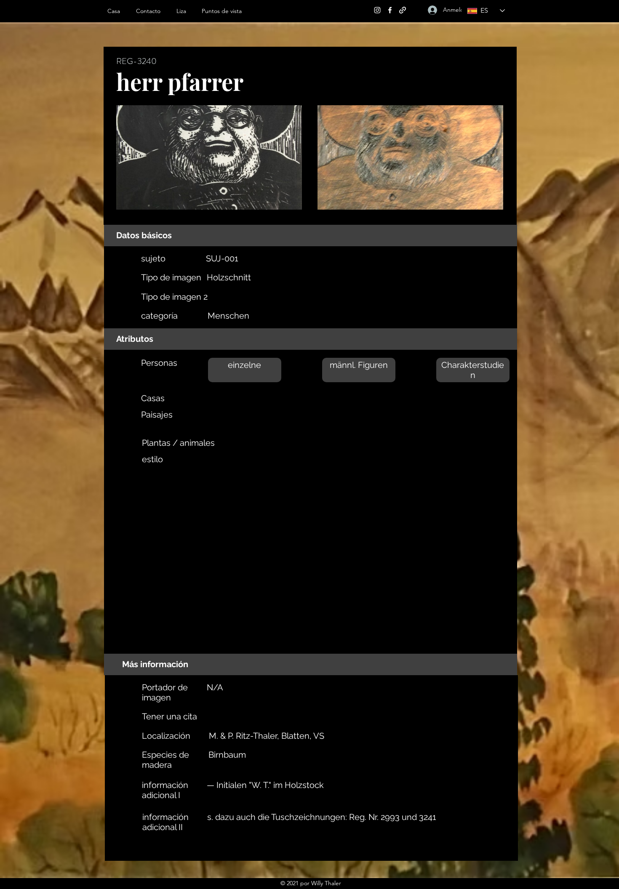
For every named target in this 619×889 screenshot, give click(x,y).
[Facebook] (390, 10)
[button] (184, 11)
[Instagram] (377, 10)
